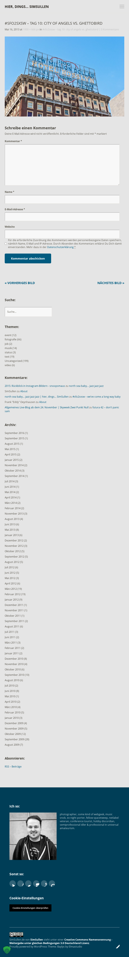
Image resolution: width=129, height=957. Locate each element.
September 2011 (14, 621)
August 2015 (12, 443)
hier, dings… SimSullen (27, 6)
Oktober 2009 (13, 734)
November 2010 (14, 664)
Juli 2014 (9, 481)
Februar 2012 (12, 594)
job (6, 344)
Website (10, 226)
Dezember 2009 (14, 723)
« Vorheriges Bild (20, 283)
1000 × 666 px (31, 29)
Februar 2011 (12, 648)
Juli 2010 (9, 685)
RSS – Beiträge (13, 766)
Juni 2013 (10, 524)
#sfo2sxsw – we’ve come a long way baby (97, 396)
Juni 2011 (10, 637)
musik (8, 348)
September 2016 (14, 433)
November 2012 (14, 546)
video (8, 365)
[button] (7, 950)
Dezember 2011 (14, 605)
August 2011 (12, 626)
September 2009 (14, 739)
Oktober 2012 (13, 551)
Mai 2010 (10, 696)
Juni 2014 (10, 486)
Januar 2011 (12, 653)
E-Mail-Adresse (15, 209)
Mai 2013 (10, 529)
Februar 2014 (12, 508)
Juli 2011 (9, 632)
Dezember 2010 (14, 658)
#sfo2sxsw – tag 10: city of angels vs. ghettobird (70, 29)
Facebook (20, 883)
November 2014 (14, 465)
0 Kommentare (110, 29)
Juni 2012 (10, 572)
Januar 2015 (12, 460)
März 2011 (11, 642)
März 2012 (11, 589)
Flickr (28, 883)
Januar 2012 (12, 599)
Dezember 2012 (14, 540)
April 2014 (11, 497)
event (8, 335)
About (24, 391)
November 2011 (14, 610)
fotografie (10, 339)
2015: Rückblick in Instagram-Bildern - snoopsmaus (35, 386)
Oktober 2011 (13, 615)
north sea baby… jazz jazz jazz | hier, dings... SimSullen (37, 396)
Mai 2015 (10, 449)
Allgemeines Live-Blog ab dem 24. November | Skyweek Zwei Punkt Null (47, 407)
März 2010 (11, 707)
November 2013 (14, 513)
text (7, 356)
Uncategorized (13, 361)
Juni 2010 (10, 691)
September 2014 (14, 476)
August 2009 (12, 744)
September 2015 (14, 438)
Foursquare (52, 883)
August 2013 (12, 519)
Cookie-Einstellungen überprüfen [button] (30, 907)
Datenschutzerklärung (60, 247)
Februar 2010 (12, 712)
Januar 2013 (12, 535)
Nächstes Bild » (110, 283)
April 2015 (11, 454)
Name (9, 192)
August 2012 (12, 562)
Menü (122, 6)
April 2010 (11, 701)
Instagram (36, 883)
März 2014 (11, 503)
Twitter (12, 883)
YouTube (44, 883)
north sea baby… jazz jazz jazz (86, 386)
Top (116, 946)
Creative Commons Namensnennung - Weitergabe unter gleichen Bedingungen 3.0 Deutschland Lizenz (60, 941)
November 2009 (14, 728)
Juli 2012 (9, 567)
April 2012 (11, 583)
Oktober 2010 (13, 669)
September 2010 (14, 675)
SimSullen (36, 939)
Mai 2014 (10, 492)
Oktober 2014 (13, 470)
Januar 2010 (12, 718)
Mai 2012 (10, 578)
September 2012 (14, 556)
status (8, 352)
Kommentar (13, 141)
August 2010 (12, 680)
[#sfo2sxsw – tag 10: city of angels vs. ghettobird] (64, 115)
